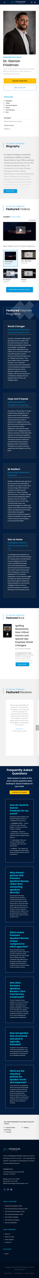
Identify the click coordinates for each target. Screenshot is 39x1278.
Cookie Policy (18, 1273)
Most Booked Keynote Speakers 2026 (16, 1209)
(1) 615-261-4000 (13, 1179)
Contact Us (8, 1242)
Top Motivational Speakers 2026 (14, 1211)
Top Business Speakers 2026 (13, 1206)
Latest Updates (9, 1239)
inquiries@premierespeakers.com (17, 1183)
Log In (7, 1253)
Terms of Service (29, 1273)
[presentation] (37, 727)
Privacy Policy (8, 1273)
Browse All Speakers (11, 1222)
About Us (7, 1234)
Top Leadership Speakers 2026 (14, 1214)
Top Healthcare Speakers (12, 1220)
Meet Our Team (9, 1237)
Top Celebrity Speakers (12, 1217)
